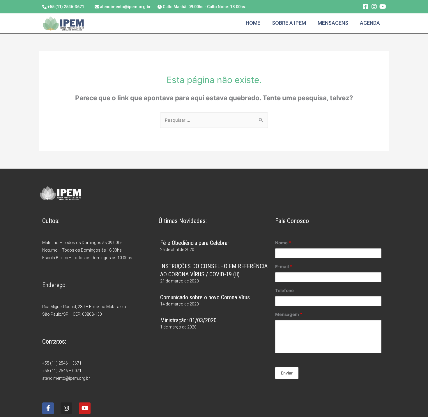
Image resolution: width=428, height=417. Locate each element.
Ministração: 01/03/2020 (188, 320)
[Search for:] (214, 120)
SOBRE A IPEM (289, 23)
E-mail (283, 266)
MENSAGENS (333, 23)
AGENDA (370, 23)
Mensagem (288, 314)
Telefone (284, 290)
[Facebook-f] (48, 408)
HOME (253, 23)
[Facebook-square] (365, 7)
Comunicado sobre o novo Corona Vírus (205, 297)
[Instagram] (374, 7)
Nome (283, 242)
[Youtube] (383, 7)
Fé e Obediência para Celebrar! (195, 242)
